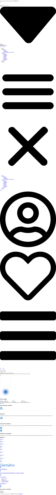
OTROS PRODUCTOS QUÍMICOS (9, 52)
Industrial (5, 56)
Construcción (5, 59)
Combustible (5, 58)
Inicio (2, 48)
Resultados (1, 44)
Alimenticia (5, 54)
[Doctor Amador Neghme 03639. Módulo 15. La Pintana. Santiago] (0, 471)
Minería (5, 60)
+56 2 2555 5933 (3, 477)
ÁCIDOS (5, 50)
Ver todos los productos (3, 45)
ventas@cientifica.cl (3, 469)
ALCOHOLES (6, 51)
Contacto (3, 61)
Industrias (3, 53)
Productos (3, 49)
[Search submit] (0, 43)
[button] (28, 118)
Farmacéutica (5, 55)
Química (5, 57)
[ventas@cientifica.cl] (0, 467)
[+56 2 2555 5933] (0, 475)
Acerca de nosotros (4, 478)
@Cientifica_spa (3, 483)
